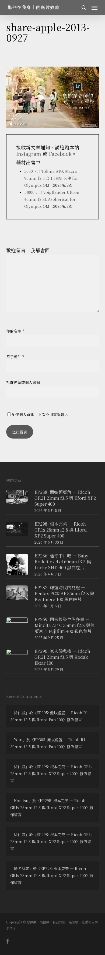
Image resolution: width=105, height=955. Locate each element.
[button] (94, 7)
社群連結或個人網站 (23, 382)
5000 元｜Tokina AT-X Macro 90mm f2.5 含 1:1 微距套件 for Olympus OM (51, 178)
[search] (84, 7)
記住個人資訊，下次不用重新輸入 (40, 414)
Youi (18, 739)
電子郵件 (15, 356)
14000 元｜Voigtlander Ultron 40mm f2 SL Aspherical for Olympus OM (51, 199)
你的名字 (15, 331)
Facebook (60, 153)
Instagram (28, 153)
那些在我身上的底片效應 (34, 7)
